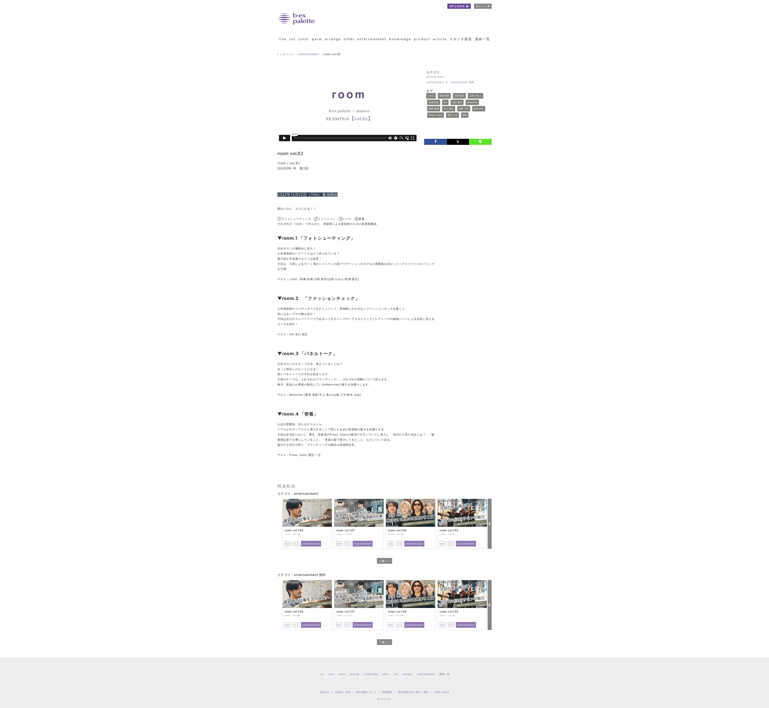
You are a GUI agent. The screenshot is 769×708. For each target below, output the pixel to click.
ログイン (481, 6)
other (349, 39)
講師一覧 (482, 39)
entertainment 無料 (462, 82)
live (282, 39)
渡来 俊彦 (434, 108)
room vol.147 (345, 530)
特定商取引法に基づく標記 (413, 692)
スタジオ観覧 (460, 39)
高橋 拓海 (444, 95)
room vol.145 (449, 530)
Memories (472, 102)
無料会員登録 (457, 6)
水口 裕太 (457, 102)
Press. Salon (436, 115)
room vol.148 (294, 530)
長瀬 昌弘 (434, 102)
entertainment (371, 39)
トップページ (285, 54)
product (422, 39)
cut (292, 39)
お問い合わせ (442, 692)
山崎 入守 (464, 108)
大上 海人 (449, 108)
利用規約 (387, 692)
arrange (333, 39)
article (440, 39)
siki (445, 102)
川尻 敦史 (459, 95)
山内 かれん (475, 95)
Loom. (431, 95)
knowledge (400, 39)
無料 (464, 115)
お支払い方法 (343, 692)
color (303, 39)
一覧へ (383, 561)
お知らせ (324, 692)
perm (317, 39)
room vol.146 (397, 530)
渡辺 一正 (452, 115)
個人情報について (366, 692)
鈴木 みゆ (479, 108)
